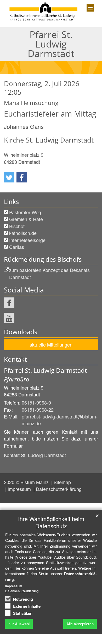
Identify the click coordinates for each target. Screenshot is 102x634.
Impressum (20, 488)
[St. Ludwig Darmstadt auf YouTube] (9, 318)
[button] (9, 177)
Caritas (16, 246)
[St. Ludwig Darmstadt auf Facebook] (9, 302)
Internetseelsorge (27, 240)
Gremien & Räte (26, 219)
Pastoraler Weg (25, 212)
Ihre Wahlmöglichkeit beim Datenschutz (51, 522)
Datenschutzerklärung (59, 488)
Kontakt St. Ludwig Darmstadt (35, 455)
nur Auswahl (19, 623)
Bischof (17, 226)
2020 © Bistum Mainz (27, 482)
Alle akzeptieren (80, 623)
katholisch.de (23, 232)
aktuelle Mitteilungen (51, 344)
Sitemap (62, 482)
